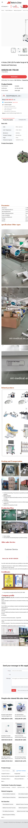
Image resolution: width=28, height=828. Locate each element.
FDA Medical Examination (8, 811)
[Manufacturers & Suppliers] (14, 2)
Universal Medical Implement (9, 794)
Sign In (3, 113)
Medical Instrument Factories (9, 807)
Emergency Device (5, 778)
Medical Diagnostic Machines (9, 797)
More (2, 817)
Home (2, 10)
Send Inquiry (14, 76)
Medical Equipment (17, 10)
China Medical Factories (8, 804)
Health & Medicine (8, 10)
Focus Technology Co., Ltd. (18, 822)
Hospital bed (17, 773)
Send (14, 690)
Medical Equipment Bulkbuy (9, 814)
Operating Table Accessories (7, 776)
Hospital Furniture (5, 773)
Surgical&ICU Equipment (20, 776)
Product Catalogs (22, 770)
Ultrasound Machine (19, 778)
